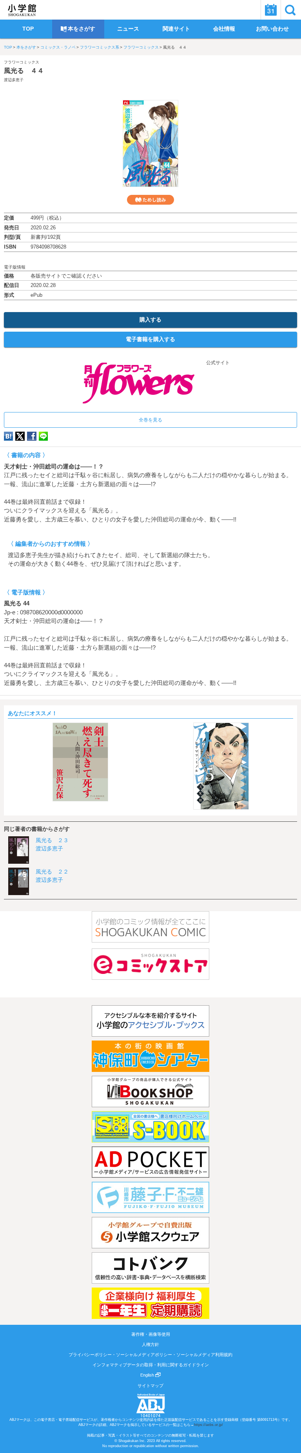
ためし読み (150, 200)
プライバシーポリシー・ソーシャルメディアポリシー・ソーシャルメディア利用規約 (150, 1354)
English (147, 1375)
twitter (20, 436)
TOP (8, 47)
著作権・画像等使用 (150, 1334)
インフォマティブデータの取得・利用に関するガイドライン (150, 1364)
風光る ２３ (52, 840)
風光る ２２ (52, 871)
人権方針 (150, 1344)
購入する (150, 319)
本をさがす (26, 47)
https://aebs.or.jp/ (208, 1425)
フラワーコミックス (141, 47)
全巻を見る (150, 420)
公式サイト (217, 362)
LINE (43, 436)
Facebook (31, 436)
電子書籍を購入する (150, 339)
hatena (8, 436)
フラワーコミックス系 (99, 47)
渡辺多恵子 (14, 80)
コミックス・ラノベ (58, 47)
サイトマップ (150, 1385)
